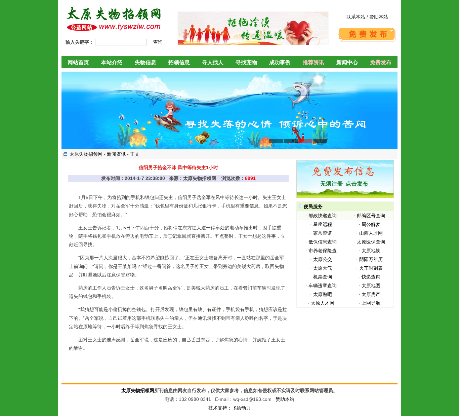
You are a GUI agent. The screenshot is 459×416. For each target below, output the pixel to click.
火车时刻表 (371, 268)
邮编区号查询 (371, 215)
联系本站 (355, 17)
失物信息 (145, 62)
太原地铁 (371, 250)
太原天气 (322, 268)
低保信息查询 (322, 241)
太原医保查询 (371, 241)
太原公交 (322, 259)
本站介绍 (112, 62)
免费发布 (380, 62)
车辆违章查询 (322, 285)
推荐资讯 (313, 62)
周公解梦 (371, 224)
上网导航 (371, 303)
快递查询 (371, 276)
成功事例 (280, 62)
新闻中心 (347, 62)
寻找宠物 (246, 62)
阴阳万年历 (371, 259)
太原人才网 (322, 303)
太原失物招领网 (86, 154)
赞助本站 (378, 17)
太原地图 (371, 285)
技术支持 (217, 408)
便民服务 (313, 206)
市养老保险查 (322, 250)
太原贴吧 (322, 294)
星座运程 (322, 224)
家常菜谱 (322, 233)
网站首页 (78, 62)
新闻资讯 (116, 154)
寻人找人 (212, 62)
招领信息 (179, 62)
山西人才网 (371, 233)
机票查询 (322, 276)
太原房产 (371, 294)
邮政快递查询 (322, 215)
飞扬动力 (241, 408)
